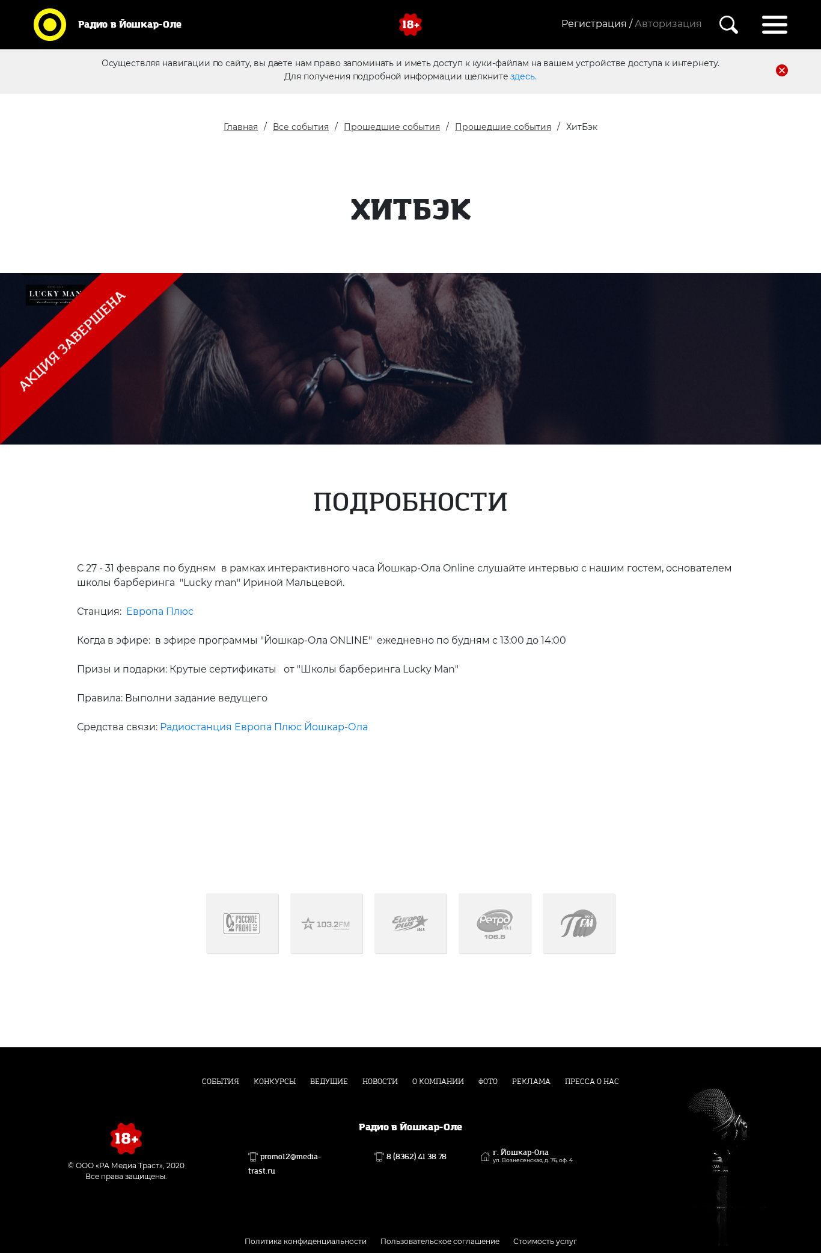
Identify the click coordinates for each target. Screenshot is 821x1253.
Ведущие (329, 1081)
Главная (241, 127)
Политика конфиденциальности (306, 1241)
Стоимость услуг (545, 1241)
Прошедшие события (392, 127)
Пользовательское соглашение (439, 1241)
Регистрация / (596, 23)
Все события (301, 127)
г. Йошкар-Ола (533, 1156)
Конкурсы (275, 1081)
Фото (488, 1081)
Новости (380, 1081)
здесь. (523, 76)
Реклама (531, 1081)
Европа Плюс (159, 611)
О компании (438, 1081)
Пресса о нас (592, 1081)
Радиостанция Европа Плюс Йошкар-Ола (264, 727)
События (220, 1081)
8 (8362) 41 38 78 (416, 1157)
